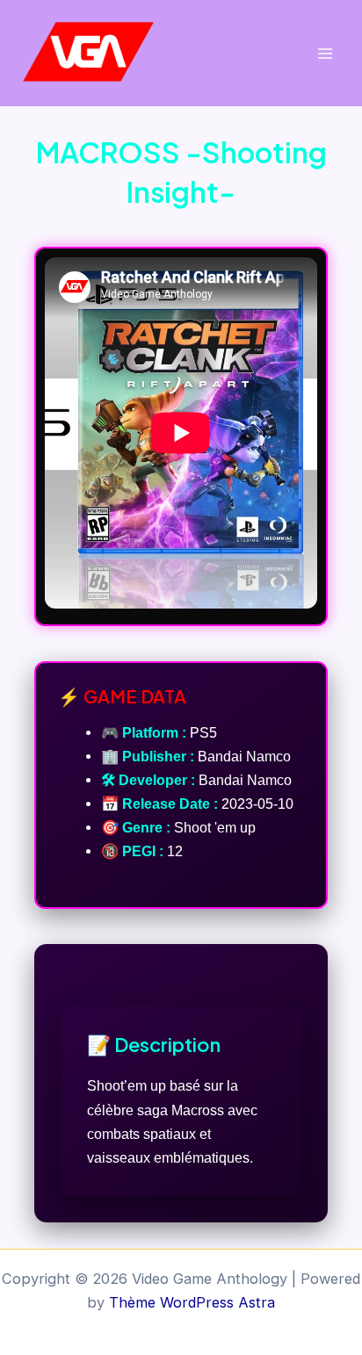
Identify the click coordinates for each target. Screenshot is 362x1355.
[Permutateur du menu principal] (324, 53)
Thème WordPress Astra (192, 1302)
